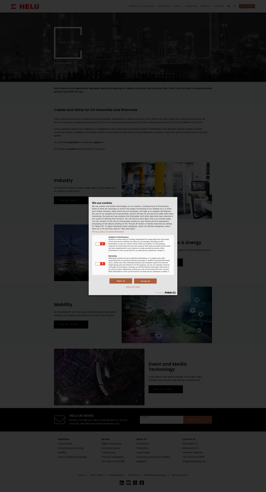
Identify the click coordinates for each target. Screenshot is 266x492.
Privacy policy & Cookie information (108, 232)
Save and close (133, 287)
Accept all (145, 281)
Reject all (121, 281)
